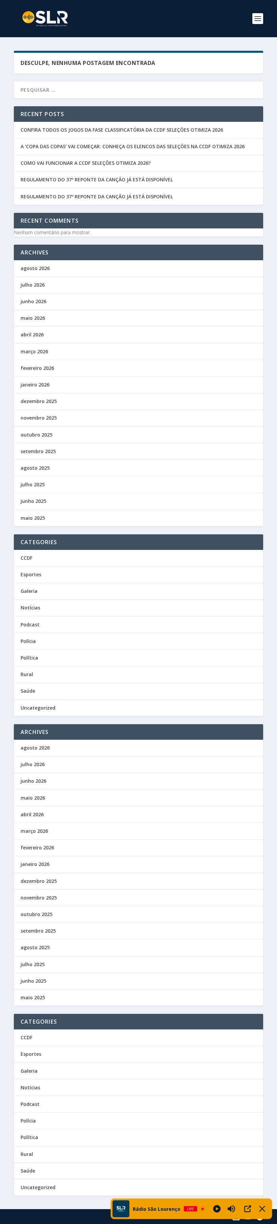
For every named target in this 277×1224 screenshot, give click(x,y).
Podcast (30, 624)
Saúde (28, 691)
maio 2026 (33, 318)
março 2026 (34, 351)
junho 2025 (33, 501)
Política (29, 657)
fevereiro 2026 (37, 368)
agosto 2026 (35, 268)
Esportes (31, 574)
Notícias (30, 607)
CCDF (26, 558)
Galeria (29, 591)
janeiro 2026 (35, 384)
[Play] (217, 1209)
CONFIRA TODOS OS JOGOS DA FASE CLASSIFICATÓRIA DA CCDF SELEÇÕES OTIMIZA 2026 (122, 130)
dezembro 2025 (39, 401)
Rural (27, 674)
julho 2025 (33, 484)
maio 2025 (33, 518)
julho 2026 (33, 285)
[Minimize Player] (262, 1209)
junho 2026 (33, 301)
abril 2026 (32, 334)
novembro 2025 (39, 418)
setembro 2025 (38, 451)
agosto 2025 (35, 468)
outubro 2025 (36, 434)
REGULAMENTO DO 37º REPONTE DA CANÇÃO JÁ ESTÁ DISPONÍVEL (97, 179)
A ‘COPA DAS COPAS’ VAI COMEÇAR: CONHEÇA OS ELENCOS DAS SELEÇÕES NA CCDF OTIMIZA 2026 (133, 146)
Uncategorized (38, 708)
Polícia (28, 641)
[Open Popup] (247, 1209)
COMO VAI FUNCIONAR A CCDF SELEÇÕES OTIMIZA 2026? (86, 163)
